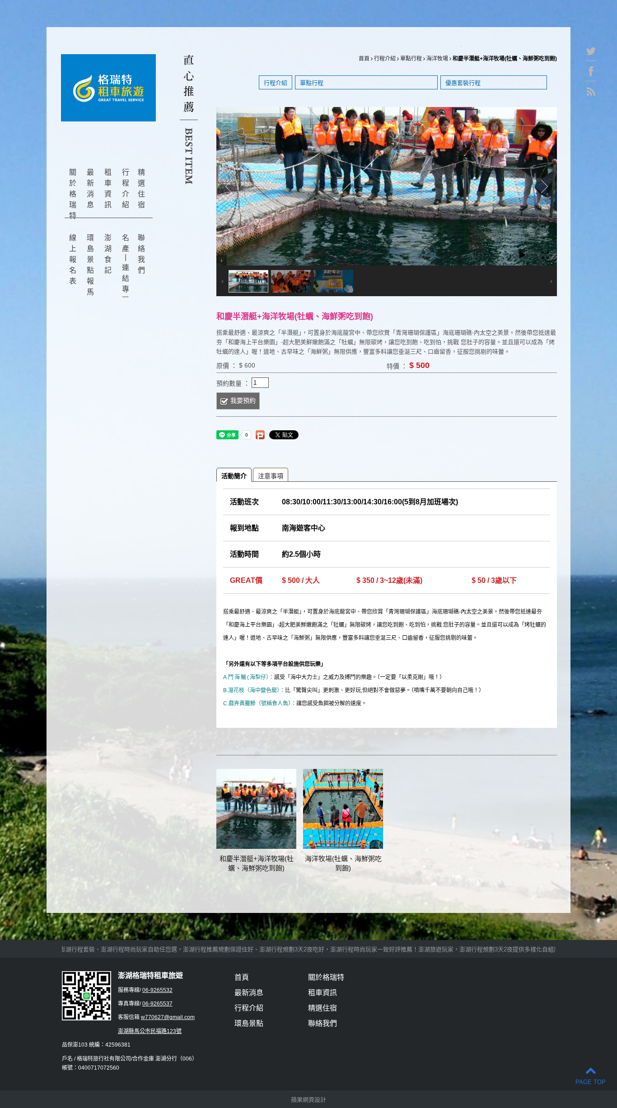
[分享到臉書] (590, 73)
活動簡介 (234, 476)
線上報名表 (72, 259)
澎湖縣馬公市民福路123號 (150, 1031)
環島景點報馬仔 (90, 270)
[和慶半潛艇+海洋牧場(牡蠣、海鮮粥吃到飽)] (256, 809)
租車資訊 (108, 188)
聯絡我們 (141, 254)
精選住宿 (141, 188)
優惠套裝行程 (463, 82)
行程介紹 (125, 188)
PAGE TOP (590, 1082)
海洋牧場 (437, 59)
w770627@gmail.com (168, 1017)
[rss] (590, 93)
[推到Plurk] (260, 434)
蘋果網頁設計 (308, 1099)
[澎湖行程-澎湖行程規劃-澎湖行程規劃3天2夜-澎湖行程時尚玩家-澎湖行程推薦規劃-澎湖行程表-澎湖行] (108, 87)
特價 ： (397, 366)
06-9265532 (157, 990)
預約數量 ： (233, 383)
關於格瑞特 (72, 193)
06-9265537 (157, 1004)
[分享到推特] (590, 53)
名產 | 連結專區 (125, 269)
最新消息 (90, 188)
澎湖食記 (108, 254)
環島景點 (248, 1023)
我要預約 (243, 400)
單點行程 (411, 59)
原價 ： (226, 365)
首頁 (364, 59)
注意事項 (270, 476)
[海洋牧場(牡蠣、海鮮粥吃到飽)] (343, 809)
